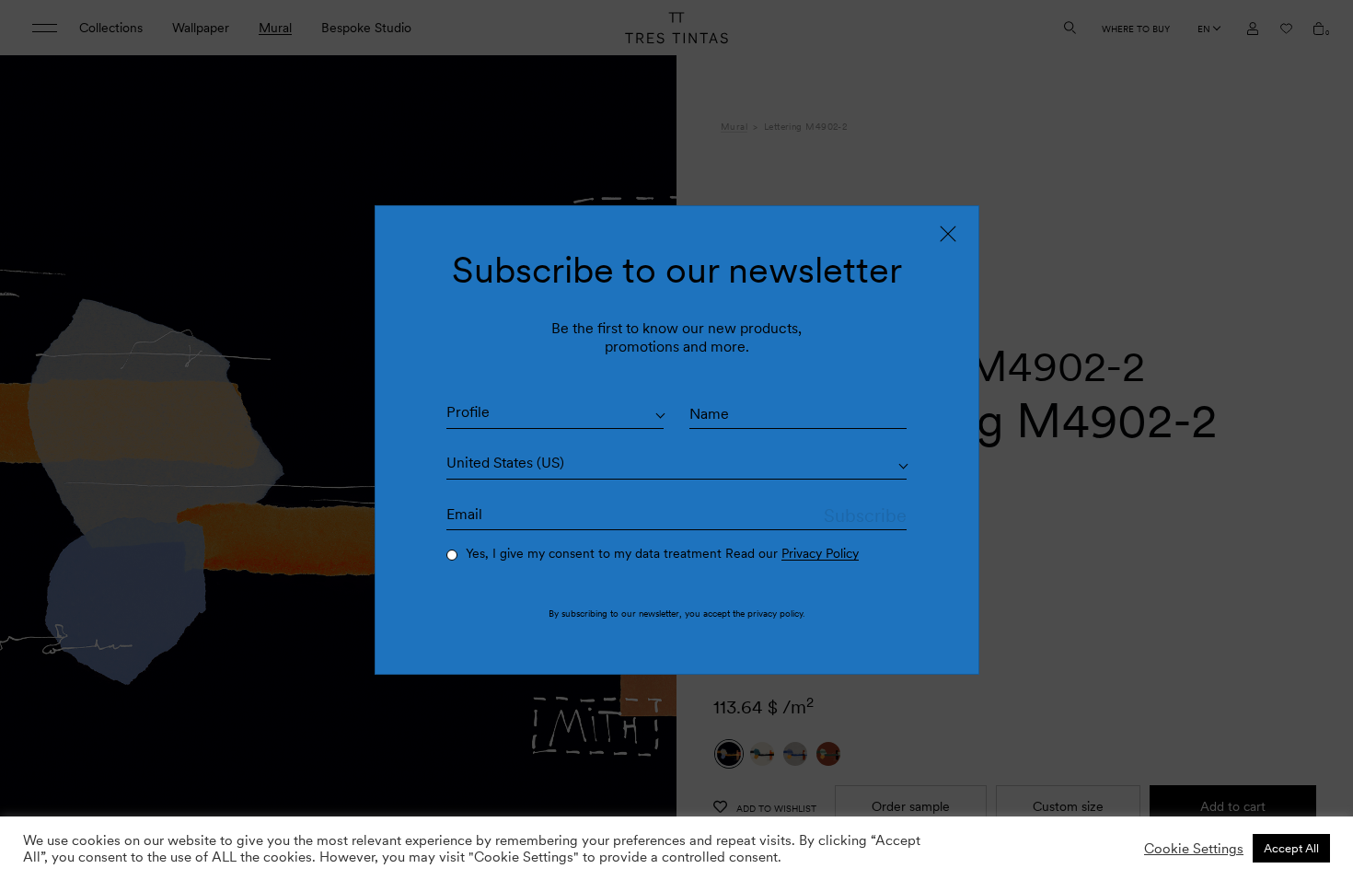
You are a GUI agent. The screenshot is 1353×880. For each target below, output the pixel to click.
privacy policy (775, 613)
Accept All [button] (1291, 848)
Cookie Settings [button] (1193, 848)
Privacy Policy (820, 553)
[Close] (948, 234)
